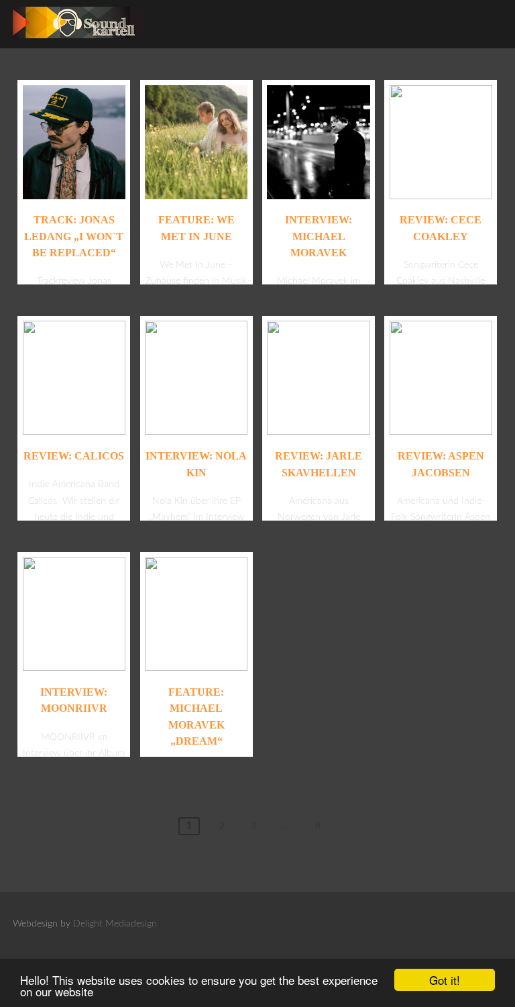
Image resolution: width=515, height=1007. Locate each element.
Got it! (444, 979)
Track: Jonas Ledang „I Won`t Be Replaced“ (73, 236)
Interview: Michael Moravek (318, 236)
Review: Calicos (73, 456)
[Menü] (479, 19)
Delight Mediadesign (115, 924)
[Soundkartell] (78, 42)
